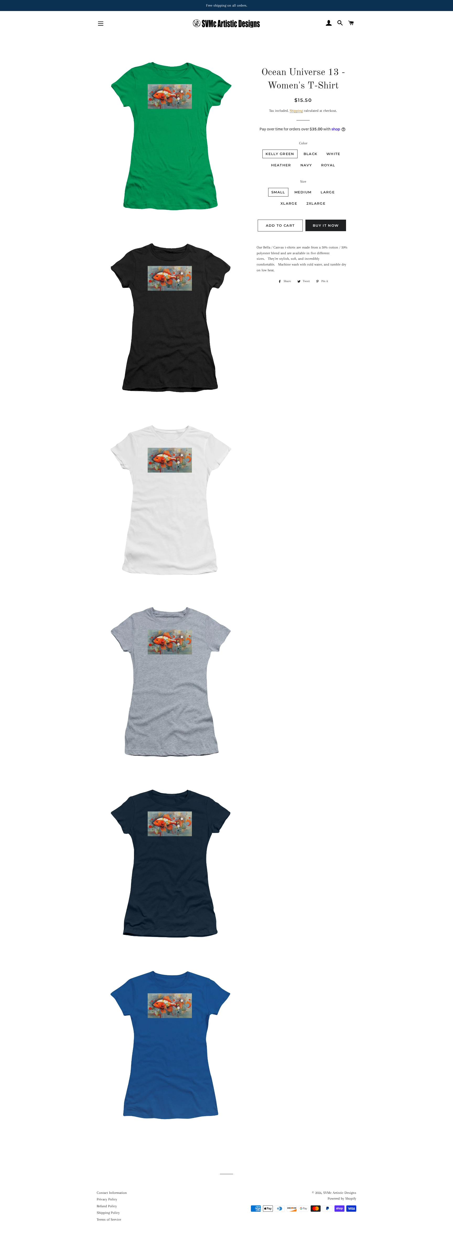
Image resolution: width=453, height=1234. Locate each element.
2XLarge (316, 203)
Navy (306, 165)
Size (303, 181)
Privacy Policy (107, 1199)
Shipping (296, 111)
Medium (303, 192)
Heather (281, 165)
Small (278, 192)
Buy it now (326, 225)
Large (328, 192)
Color (303, 143)
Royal (328, 165)
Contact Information (112, 1193)
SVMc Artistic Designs (339, 1193)
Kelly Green (280, 154)
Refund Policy (107, 1206)
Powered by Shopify (342, 1198)
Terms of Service (109, 1219)
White (333, 154)
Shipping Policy (108, 1213)
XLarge (289, 203)
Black (310, 154)
